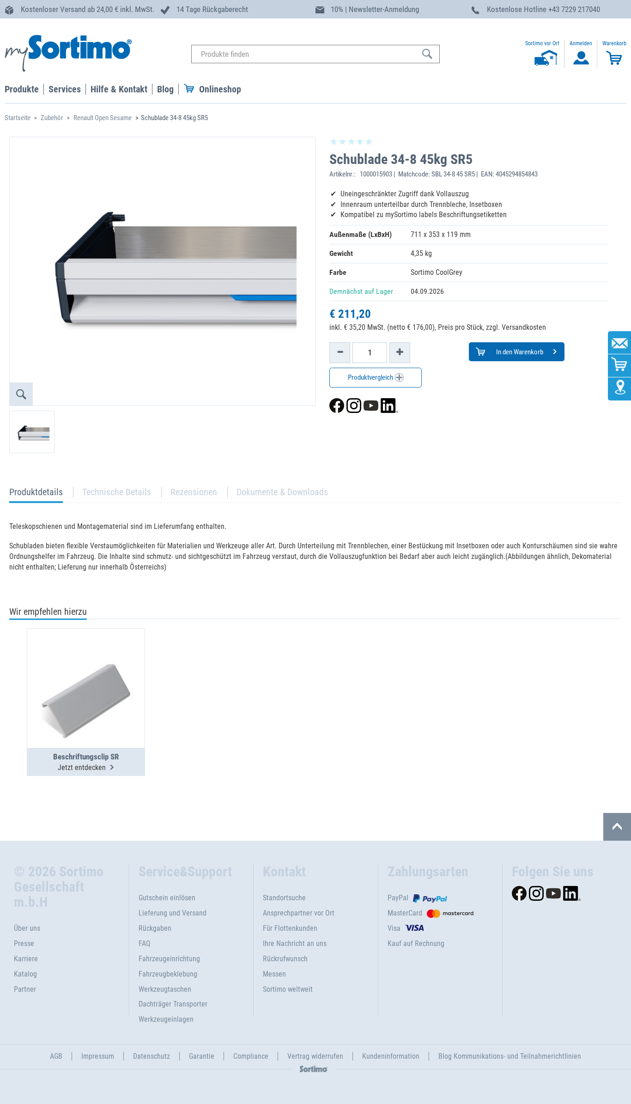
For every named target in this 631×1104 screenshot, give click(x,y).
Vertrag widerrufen (315, 1056)
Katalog (25, 974)
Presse (24, 943)
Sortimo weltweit (288, 989)
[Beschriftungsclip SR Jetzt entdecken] (86, 665)
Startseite (17, 118)
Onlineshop (220, 89)
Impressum (97, 1056)
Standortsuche (284, 897)
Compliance (250, 1056)
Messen (274, 974)
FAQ (145, 943)
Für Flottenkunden (290, 928)
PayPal (398, 897)
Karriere (26, 958)
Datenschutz (151, 1056)
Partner (25, 989)
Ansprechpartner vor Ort (298, 913)
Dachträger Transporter (173, 1004)
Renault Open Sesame (102, 118)
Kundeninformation (390, 1056)
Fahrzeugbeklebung (168, 974)
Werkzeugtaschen (165, 989)
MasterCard (405, 913)
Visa (394, 928)
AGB (56, 1056)
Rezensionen (193, 491)
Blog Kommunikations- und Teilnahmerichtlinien (509, 1056)
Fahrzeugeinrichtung (169, 958)
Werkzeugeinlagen (166, 1019)
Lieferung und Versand (172, 913)
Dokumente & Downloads (282, 491)
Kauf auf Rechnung (416, 943)
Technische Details (116, 491)
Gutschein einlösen (167, 897)
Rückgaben (155, 928)
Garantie (201, 1056)
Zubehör (52, 118)
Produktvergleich (371, 377)
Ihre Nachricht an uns (295, 943)
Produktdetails (36, 494)
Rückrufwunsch (285, 958)
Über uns (27, 928)
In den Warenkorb (519, 352)
